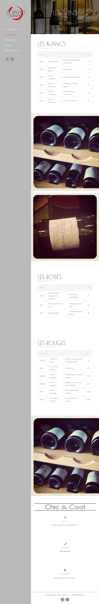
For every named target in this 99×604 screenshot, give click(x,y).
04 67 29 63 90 (65, 551)
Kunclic (69, 595)
